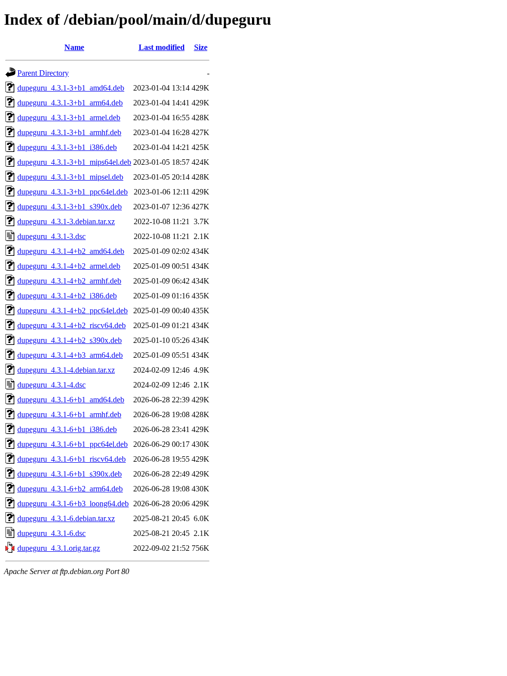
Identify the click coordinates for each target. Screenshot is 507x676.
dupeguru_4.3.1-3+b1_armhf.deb (69, 132)
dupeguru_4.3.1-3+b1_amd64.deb (70, 88)
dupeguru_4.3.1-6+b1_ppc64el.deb (72, 444)
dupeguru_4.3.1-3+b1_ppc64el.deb (72, 192)
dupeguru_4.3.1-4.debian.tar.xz (66, 370)
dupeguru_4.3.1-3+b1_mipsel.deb (70, 177)
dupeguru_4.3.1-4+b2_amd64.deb (70, 251)
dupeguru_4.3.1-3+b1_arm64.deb (70, 102)
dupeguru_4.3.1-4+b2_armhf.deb (69, 281)
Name (74, 47)
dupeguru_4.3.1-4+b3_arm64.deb (70, 355)
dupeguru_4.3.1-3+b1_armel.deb (68, 117)
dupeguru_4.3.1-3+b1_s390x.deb (69, 206)
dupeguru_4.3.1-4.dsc (51, 385)
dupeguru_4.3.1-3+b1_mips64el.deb (74, 162)
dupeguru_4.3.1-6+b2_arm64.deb (70, 488)
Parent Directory (43, 73)
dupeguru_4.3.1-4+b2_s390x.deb (69, 340)
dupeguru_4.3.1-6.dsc (51, 533)
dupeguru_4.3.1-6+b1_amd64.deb (70, 399)
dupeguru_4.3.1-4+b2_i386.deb (67, 295)
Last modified (162, 47)
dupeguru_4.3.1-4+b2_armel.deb (68, 266)
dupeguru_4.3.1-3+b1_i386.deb (67, 147)
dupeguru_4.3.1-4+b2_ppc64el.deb (72, 310)
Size (200, 47)
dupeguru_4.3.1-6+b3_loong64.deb (73, 503)
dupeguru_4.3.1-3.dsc (51, 236)
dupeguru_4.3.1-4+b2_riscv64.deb (71, 325)
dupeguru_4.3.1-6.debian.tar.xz (66, 518)
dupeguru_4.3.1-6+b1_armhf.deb (69, 414)
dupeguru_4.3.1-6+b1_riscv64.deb (71, 459)
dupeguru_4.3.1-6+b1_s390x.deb (69, 474)
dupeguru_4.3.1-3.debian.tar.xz (66, 221)
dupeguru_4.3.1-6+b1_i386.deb (67, 429)
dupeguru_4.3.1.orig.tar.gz (58, 548)
